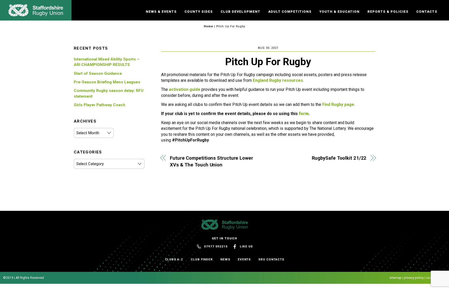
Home (208, 26)
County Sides (198, 12)
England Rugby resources (278, 80)
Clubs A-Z (174, 259)
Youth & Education (339, 12)
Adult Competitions (290, 12)
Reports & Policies (387, 12)
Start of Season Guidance (98, 73)
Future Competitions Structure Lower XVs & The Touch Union (211, 161)
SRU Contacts (271, 259)
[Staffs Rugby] (35, 14)
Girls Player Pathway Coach (99, 105)
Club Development (240, 12)
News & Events (161, 12)
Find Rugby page (338, 104)
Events (244, 259)
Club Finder (202, 259)
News (225, 259)
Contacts (426, 12)
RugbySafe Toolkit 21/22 (339, 158)
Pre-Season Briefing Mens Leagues (107, 82)
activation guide (184, 89)
